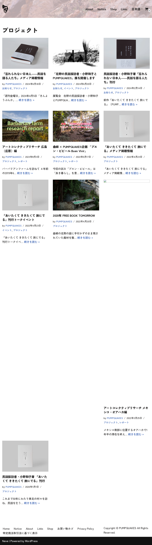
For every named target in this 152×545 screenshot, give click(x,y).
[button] (142, 9)
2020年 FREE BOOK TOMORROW (74, 215)
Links (124, 9)
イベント (68, 88)
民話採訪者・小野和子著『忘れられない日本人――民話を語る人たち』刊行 (126, 78)
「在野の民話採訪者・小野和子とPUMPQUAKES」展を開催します (75, 76)
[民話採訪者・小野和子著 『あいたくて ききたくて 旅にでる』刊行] (25, 456)
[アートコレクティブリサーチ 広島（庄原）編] (25, 126)
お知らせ (7, 88)
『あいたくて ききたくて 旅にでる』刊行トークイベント (23, 217)
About (89, 9)
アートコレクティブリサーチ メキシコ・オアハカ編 (126, 410)
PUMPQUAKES (13, 84)
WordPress (31, 541)
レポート (22, 161)
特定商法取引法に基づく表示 (20, 533)
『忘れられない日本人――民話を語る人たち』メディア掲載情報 (24, 76)
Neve (5, 541)
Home (6, 528)
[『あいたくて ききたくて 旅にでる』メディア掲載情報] (127, 126)
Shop (113, 9)
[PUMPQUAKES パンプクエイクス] (5, 9)
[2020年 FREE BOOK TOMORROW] (76, 195)
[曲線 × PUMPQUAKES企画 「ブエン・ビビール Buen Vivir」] (76, 126)
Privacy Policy (85, 528)
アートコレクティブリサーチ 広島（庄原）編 (24, 149)
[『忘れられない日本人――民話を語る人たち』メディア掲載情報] (25, 53)
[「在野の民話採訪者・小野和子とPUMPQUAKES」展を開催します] (76, 53)
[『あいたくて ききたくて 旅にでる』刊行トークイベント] (25, 195)
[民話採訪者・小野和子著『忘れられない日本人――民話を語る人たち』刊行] (127, 53)
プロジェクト (20, 88)
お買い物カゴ (65, 528)
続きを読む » (26, 100)
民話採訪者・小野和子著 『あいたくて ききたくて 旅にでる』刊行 (24, 478)
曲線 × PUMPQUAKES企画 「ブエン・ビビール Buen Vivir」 (75, 149)
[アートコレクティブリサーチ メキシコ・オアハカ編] (127, 291)
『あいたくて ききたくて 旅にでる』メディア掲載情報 (125, 149)
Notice (102, 9)
